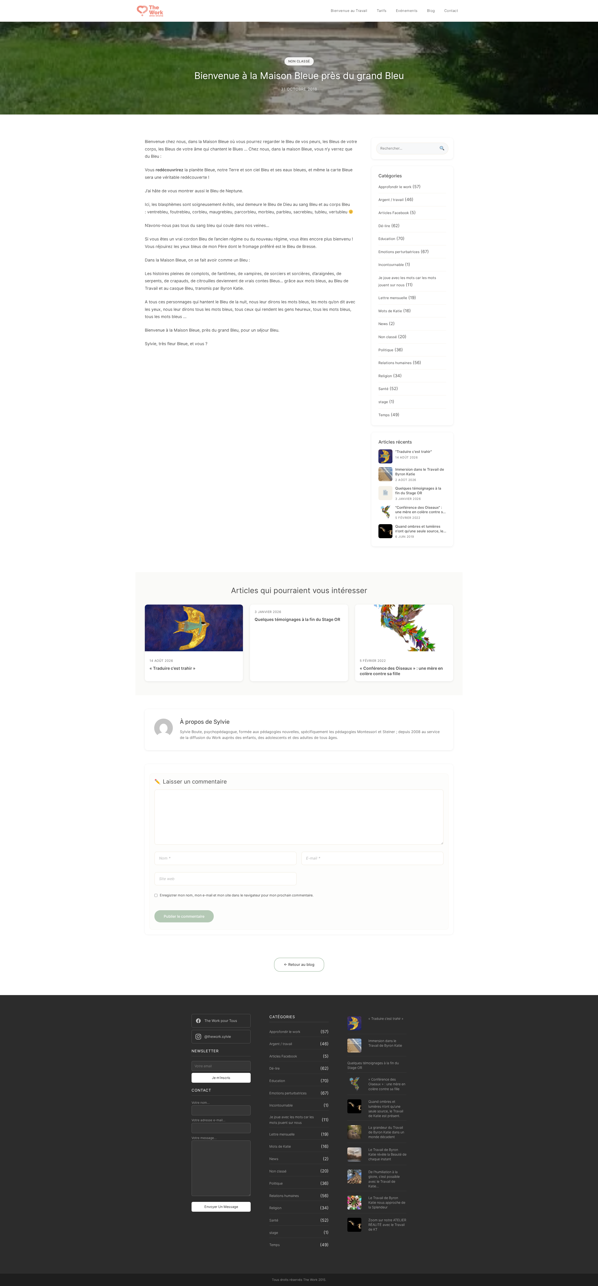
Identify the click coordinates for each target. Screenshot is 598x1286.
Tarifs (382, 10)
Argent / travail (391, 199)
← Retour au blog (299, 964)
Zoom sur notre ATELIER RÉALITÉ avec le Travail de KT (387, 1224)
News (383, 324)
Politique (385, 350)
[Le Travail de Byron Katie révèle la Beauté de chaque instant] (354, 1155)
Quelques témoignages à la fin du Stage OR (297, 619)
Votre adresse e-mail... (208, 1120)
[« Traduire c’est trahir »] (354, 1024)
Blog (431, 10)
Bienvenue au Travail (349, 10)
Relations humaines (395, 363)
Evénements (407, 10)
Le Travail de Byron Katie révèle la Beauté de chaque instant (387, 1154)
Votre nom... (201, 1102)
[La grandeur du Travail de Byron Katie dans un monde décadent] (354, 1132)
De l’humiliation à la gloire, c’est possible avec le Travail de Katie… (384, 1179)
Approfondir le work (394, 187)
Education (386, 238)
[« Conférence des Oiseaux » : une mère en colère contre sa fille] (354, 1084)
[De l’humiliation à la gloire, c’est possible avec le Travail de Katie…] (354, 1177)
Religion (385, 376)
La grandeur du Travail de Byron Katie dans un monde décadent (386, 1132)
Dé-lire (384, 226)
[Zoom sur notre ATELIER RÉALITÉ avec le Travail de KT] (354, 1225)
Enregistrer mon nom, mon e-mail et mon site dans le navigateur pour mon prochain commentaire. (236, 895)
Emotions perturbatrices (399, 252)
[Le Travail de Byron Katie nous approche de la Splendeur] (354, 1203)
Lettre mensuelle (392, 298)
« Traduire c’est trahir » (173, 668)
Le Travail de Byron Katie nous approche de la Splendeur (386, 1202)
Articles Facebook (393, 213)
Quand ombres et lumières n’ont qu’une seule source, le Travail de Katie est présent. (385, 1109)
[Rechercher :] (412, 148)
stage (383, 402)
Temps (384, 415)
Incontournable (391, 264)
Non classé (387, 337)
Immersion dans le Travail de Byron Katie (385, 1043)
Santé (383, 389)
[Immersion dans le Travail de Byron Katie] (354, 1046)
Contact (451, 10)
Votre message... (204, 1138)
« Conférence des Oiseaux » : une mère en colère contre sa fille (386, 1084)
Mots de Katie (390, 311)
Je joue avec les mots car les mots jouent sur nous (291, 1120)
